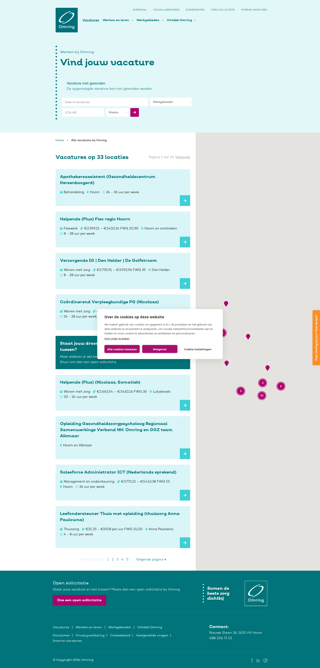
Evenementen (195, 9)
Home (60, 140)
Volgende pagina (150, 559)
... (132, 559)
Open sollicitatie (223, 9)
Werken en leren (116, 20)
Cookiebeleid (120, 635)
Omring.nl (140, 9)
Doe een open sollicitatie (79, 600)
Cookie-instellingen (197, 349)
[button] (226, 304)
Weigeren (160, 349)
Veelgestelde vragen (152, 635)
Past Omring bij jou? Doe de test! (316, 338)
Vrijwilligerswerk (166, 9)
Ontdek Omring (180, 20)
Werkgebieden (148, 20)
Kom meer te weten (116, 338)
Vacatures (90, 20)
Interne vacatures (254, 9)
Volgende (182, 157)
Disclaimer (61, 635)
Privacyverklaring (90, 635)
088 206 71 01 (220, 638)
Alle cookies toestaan (122, 349)
